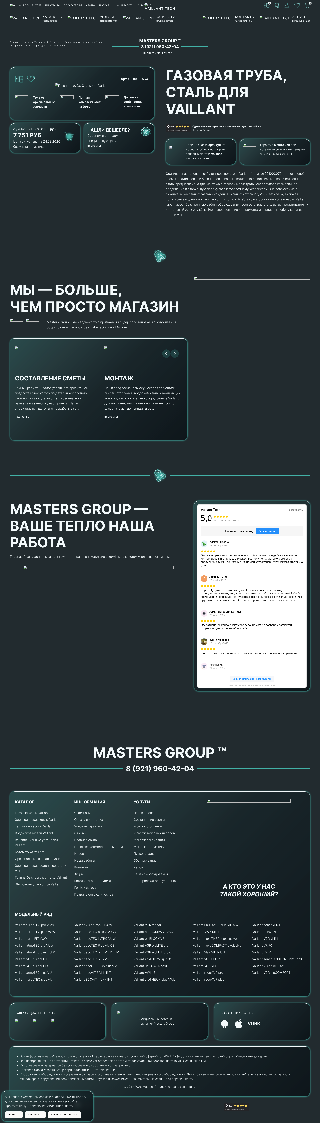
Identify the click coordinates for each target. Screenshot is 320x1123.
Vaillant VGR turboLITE (31, 959)
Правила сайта (85, 840)
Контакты (81, 867)
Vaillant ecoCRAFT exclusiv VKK (97, 966)
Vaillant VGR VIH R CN (209, 952)
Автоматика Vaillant (29, 852)
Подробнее (130, 106)
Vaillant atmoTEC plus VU (33, 973)
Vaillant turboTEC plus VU (33, 979)
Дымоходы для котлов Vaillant (39, 884)
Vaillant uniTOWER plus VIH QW (216, 925)
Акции (79, 874)
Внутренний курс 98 (46, 5)
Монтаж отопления (148, 826)
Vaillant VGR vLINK (265, 939)
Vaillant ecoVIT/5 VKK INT (92, 973)
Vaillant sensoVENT (266, 925)
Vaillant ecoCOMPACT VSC (153, 932)
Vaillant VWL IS (145, 973)
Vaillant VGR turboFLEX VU (93, 925)
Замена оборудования (151, 874)
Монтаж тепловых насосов (154, 833)
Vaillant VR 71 (262, 952)
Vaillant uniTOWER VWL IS (153, 966)
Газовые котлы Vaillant (32, 813)
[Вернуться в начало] (160, 18)
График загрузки (87, 888)
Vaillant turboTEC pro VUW (34, 925)
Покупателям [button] (73, 5)
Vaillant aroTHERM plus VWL (154, 979)
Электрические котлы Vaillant (37, 820)
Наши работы (125, 5)
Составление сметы (149, 820)
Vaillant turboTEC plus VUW (35, 932)
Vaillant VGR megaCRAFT (152, 925)
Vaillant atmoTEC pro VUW (34, 945)
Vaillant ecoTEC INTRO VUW (95, 939)
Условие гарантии (88, 826)
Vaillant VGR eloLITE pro (151, 945)
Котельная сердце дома (92, 881)
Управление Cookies (64, 1115)
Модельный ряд (33, 914)
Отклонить (35, 1115)
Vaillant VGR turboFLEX (32, 966)
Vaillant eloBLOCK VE (149, 939)
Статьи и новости (98, 5)
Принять (14, 1115)
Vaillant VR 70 (262, 945)
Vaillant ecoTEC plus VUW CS (95, 932)
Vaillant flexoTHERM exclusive (215, 939)
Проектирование (146, 813)
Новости (81, 854)
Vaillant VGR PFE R (206, 959)
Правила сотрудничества (93, 894)
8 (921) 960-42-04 (160, 46)
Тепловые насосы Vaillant (34, 826)
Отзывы (80, 833)
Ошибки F (144, 5)
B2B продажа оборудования (155, 881)
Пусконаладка (145, 854)
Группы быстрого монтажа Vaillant (41, 877)
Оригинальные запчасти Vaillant (39, 859)
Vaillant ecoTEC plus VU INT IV (96, 952)
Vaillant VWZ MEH (206, 932)
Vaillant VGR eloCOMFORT (271, 973)
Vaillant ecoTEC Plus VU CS (94, 945)
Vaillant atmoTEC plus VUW (35, 952)
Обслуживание (145, 860)
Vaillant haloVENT (265, 932)
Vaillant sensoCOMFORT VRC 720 (277, 959)
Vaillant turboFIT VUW (31, 939)
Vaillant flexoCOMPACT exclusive (217, 945)
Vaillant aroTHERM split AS (153, 959)
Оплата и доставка (88, 820)
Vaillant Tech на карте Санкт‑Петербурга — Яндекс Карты (252, 685)
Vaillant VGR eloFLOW (268, 966)
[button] (277, 5)
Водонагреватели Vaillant (34, 833)
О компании (83, 813)
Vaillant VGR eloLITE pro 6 (152, 952)
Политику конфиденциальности (51, 1106)
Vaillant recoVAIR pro (208, 973)
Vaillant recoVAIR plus (208, 979)
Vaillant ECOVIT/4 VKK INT (93, 979)
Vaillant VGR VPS (205, 966)
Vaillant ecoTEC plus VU (91, 959)
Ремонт (139, 867)
